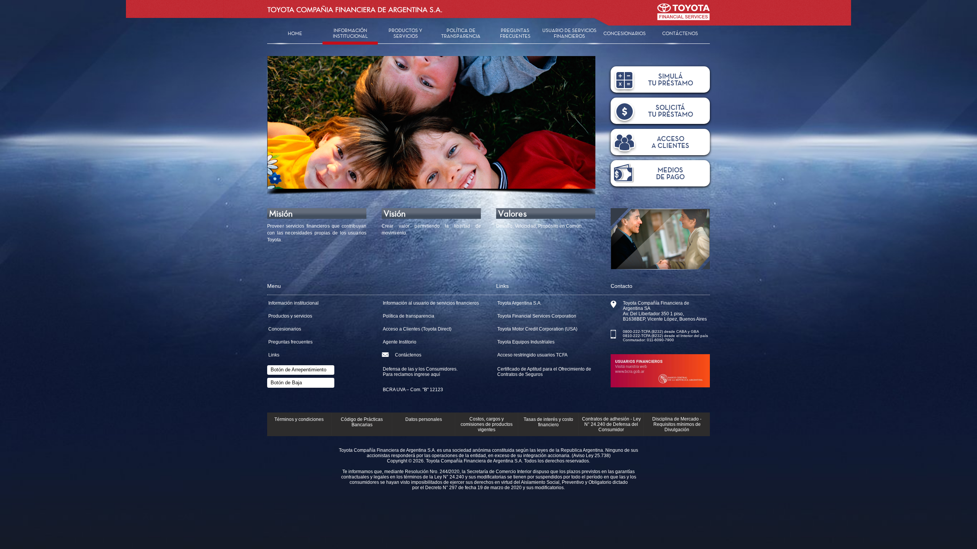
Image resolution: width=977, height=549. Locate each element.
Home (295, 33)
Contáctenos (680, 33)
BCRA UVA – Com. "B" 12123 (413, 389)
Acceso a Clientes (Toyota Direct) (417, 329)
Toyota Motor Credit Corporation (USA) (537, 329)
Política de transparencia (408, 316)
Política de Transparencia (460, 33)
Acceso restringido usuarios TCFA (532, 355)
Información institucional (293, 303)
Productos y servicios (290, 316)
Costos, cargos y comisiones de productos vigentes (487, 424)
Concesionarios (624, 33)
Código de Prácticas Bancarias (362, 422)
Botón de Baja (286, 382)
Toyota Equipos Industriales (526, 342)
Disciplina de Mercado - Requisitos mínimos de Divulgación (676, 424)
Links (273, 355)
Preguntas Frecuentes (515, 33)
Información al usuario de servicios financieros (431, 303)
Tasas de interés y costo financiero (548, 422)
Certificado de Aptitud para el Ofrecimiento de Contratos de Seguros (544, 371)
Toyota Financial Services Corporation (536, 316)
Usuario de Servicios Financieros (569, 33)
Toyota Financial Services (683, 16)
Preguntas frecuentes (290, 342)
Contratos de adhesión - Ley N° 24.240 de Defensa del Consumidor (611, 424)
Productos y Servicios (405, 33)
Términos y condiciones (299, 419)
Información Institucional (350, 33)
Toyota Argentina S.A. (519, 303)
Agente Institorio (399, 342)
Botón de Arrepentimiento (298, 369)
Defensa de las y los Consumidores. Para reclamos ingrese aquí (420, 371)
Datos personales (423, 419)
